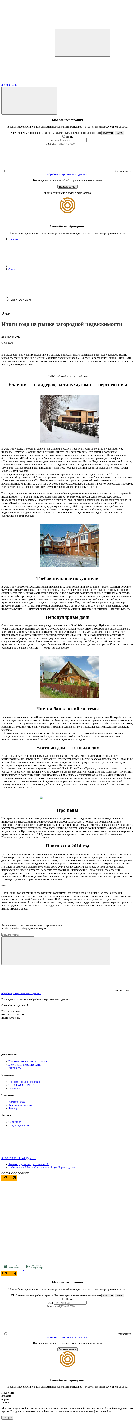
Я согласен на (122, 171)
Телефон (51, 143)
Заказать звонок (67, 186)
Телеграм (108, 133)
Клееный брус (16, 1101)
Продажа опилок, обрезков (24, 1081)
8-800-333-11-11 (11, 1158)
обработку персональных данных (67, 174)
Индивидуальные (19, 1125)
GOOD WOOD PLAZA (22, 1084)
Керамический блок (20, 1104)
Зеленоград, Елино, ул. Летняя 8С (28, 1164)
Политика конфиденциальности (27, 1061)
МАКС (119, 133)
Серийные (14, 1121)
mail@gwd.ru (28, 1158)
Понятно (7, 1417)
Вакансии (14, 1088)
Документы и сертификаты (24, 1064)
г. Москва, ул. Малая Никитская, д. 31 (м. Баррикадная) (41, 1167)
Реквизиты (14, 1067)
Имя (50, 139)
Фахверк (13, 1108)
